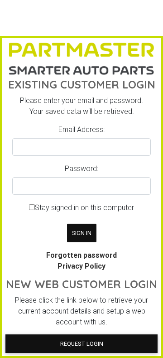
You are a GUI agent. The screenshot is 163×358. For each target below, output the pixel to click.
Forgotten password (81, 255)
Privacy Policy (81, 265)
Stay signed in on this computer (84, 207)
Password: (81, 168)
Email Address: (81, 129)
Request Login (81, 344)
